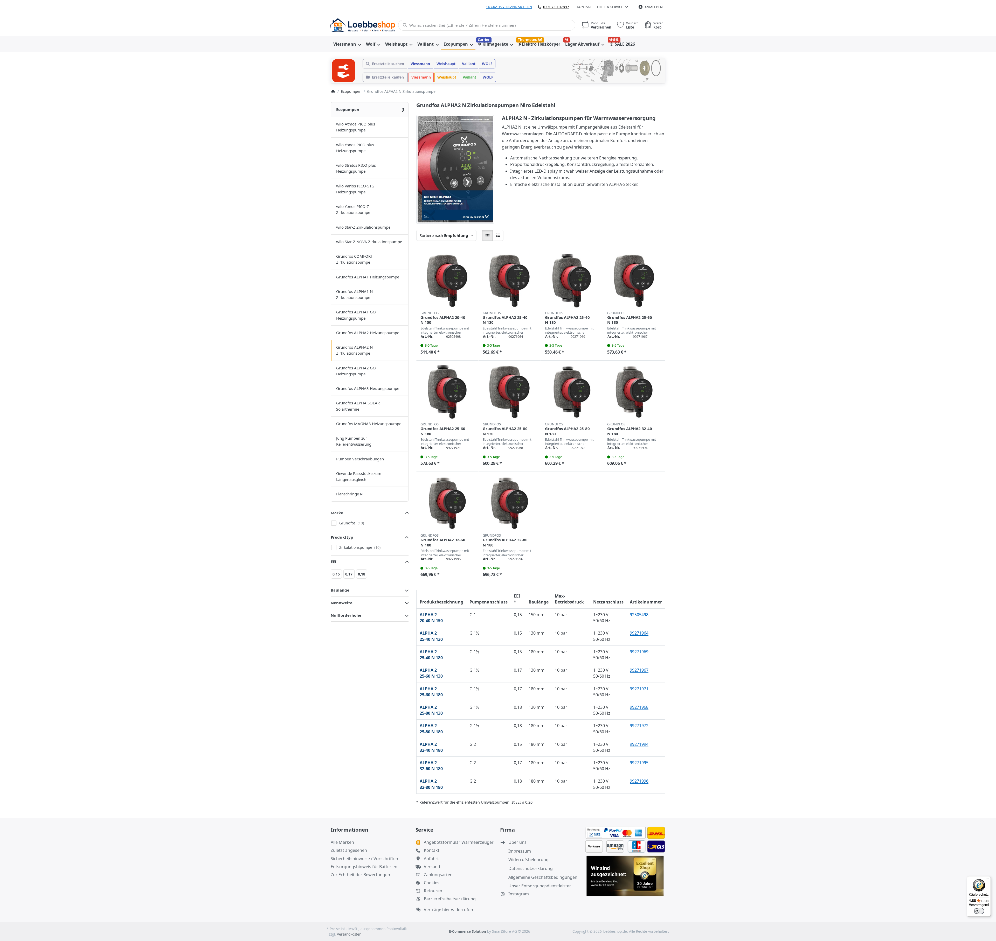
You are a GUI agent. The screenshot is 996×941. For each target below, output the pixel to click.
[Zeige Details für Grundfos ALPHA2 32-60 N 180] (447, 503)
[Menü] (988, 879)
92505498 (639, 614)
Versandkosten (349, 934)
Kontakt (584, 6)
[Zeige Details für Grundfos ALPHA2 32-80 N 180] (510, 503)
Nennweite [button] (341, 602)
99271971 (639, 689)
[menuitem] (347, 44)
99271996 (639, 781)
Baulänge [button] (340, 590)
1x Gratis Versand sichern (509, 6)
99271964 (639, 633)
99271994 (639, 744)
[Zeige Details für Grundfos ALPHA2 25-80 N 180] (572, 392)
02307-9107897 (556, 6)
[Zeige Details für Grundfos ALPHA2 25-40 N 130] (510, 280)
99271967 (639, 670)
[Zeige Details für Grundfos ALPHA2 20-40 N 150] (447, 280)
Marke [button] (337, 512)
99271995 (639, 763)
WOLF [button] (487, 63)
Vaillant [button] (468, 63)
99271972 (639, 725)
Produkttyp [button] (342, 537)
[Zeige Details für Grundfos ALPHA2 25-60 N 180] (447, 392)
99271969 (639, 652)
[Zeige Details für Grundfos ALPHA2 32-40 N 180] (634, 392)
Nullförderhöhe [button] (346, 615)
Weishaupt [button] (446, 63)
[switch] (979, 911)
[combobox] (486, 25)
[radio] (487, 235)
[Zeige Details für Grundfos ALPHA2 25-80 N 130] (510, 392)
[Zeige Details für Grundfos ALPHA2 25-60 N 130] (634, 280)
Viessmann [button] (420, 63)
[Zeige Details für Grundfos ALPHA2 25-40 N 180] (572, 280)
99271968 (639, 707)
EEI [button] (333, 561)
